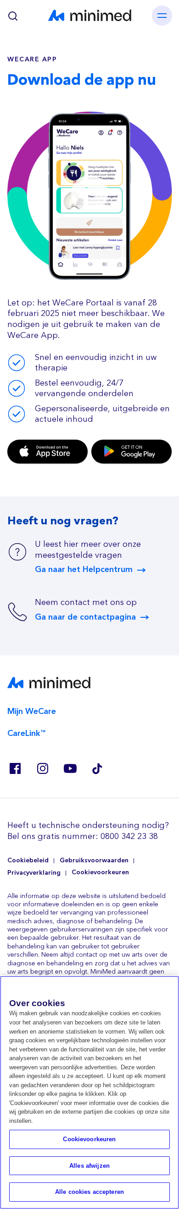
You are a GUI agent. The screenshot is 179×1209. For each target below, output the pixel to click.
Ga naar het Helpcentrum (84, 569)
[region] (89, 1092)
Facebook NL (14, 768)
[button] (89, 193)
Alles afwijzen (89, 1165)
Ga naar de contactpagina (85, 617)
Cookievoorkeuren (100, 873)
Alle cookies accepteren (89, 1191)
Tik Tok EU (97, 768)
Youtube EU (69, 768)
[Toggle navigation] (162, 15)
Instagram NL (42, 768)
